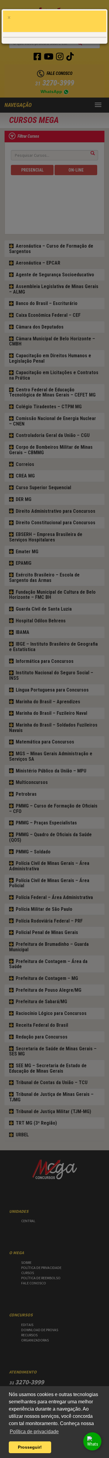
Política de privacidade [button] (34, 1431)
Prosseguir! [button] (30, 1447)
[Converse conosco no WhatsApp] (92, 1441)
